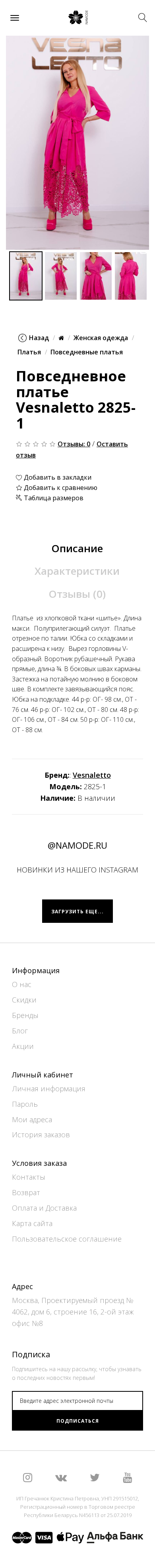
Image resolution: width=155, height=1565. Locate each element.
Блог (20, 1030)
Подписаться (77, 1421)
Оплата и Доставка (44, 1208)
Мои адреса (32, 1119)
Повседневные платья (86, 352)
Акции (23, 1046)
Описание (77, 548)
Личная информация (48, 1088)
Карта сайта (32, 1223)
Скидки (24, 999)
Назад (39, 337)
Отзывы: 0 (74, 444)
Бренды (25, 1015)
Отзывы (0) (77, 594)
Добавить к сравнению (59, 487)
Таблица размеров (52, 497)
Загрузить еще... (77, 911)
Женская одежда (101, 337)
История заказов (41, 1134)
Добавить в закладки (56, 477)
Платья (29, 352)
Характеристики (77, 571)
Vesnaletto (92, 775)
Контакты (28, 1177)
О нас (21, 984)
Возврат (26, 1192)
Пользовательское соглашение (67, 1239)
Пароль (25, 1104)
